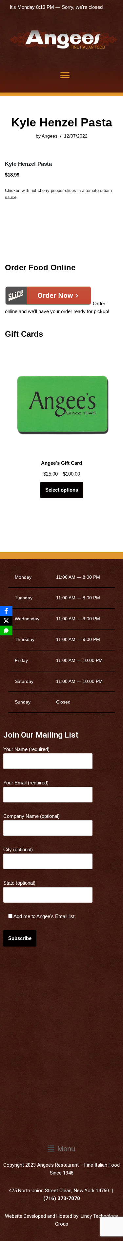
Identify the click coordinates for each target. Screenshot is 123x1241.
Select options (61, 490)
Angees (49, 136)
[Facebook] (6, 611)
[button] (64, 75)
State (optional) (19, 883)
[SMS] (6, 630)
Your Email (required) (26, 782)
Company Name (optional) (31, 816)
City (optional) (18, 849)
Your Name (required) (26, 749)
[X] (6, 621)
